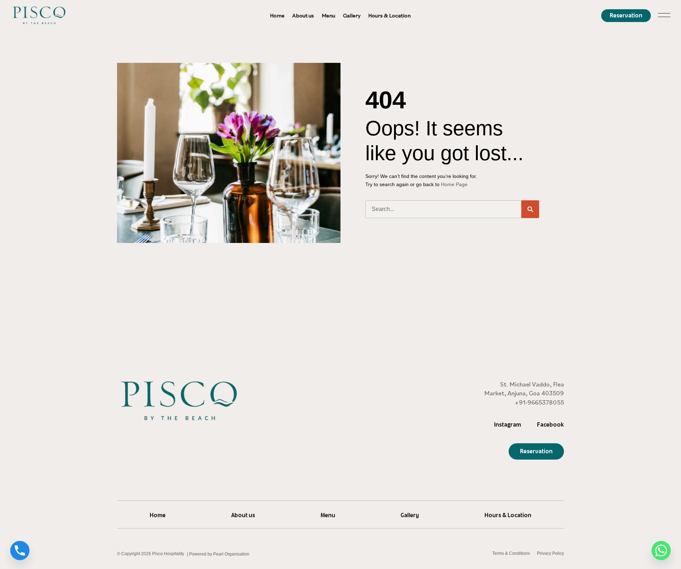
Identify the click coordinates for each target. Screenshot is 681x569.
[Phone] (19, 550)
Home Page (454, 184)
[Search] (530, 209)
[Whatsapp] (661, 550)
